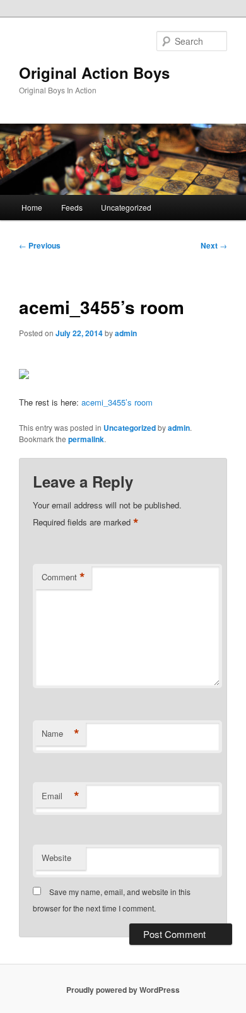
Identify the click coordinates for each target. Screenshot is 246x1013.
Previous (40, 245)
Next (214, 245)
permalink (86, 439)
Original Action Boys (94, 72)
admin (126, 333)
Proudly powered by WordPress (123, 989)
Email (60, 796)
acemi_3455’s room (117, 402)
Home (31, 207)
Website (56, 858)
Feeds (72, 207)
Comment (63, 577)
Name (60, 733)
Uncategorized (126, 207)
